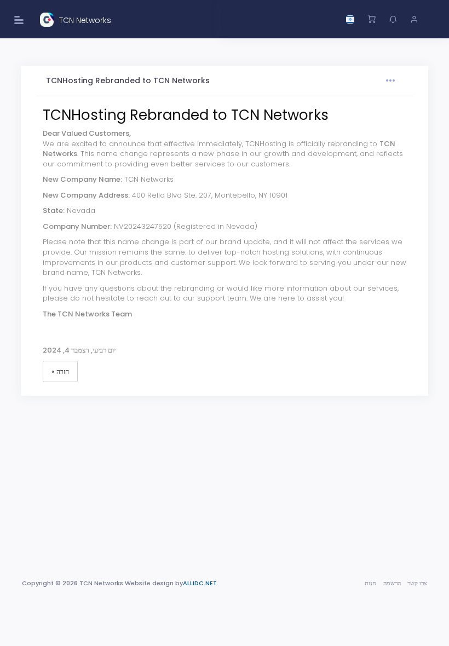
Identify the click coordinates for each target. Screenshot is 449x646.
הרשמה (392, 583)
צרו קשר (417, 583)
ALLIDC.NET (200, 583)
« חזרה (60, 371)
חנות (370, 583)
